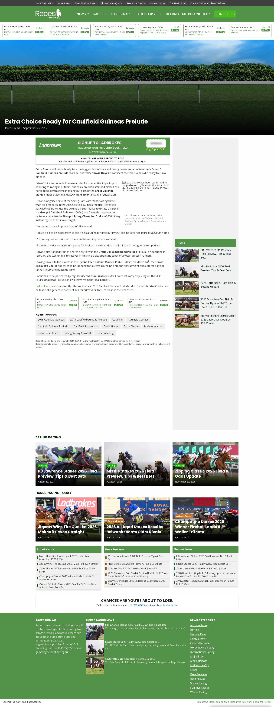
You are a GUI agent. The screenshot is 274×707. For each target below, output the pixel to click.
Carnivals (119, 14)
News (81, 14)
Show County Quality (111, 3)
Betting (172, 14)
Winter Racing (198, 692)
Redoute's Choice (48, 333)
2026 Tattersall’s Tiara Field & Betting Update (132, 568)
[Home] (48, 14)
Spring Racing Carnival (77, 333)
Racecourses (147, 14)
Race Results (197, 678)
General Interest (200, 643)
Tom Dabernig (105, 333)
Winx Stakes (64, 3)
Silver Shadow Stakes (86, 3)
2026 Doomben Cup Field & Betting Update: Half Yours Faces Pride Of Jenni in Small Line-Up (138, 575)
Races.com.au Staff (219, 701)
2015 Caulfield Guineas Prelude (88, 319)
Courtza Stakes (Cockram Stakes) (207, 3)
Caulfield (117, 319)
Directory (247, 701)
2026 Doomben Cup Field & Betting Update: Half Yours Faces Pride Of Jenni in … (217, 303)
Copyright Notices (262, 701)
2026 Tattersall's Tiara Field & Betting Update (130, 659)
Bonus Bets (225, 14)
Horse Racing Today (202, 647)
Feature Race (198, 634)
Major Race (197, 656)
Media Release (198, 661)
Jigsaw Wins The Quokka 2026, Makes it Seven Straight (69, 564)
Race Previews (198, 674)
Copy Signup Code (155, 149)
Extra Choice (131, 326)
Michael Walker (153, 326)
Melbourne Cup (195, 14)
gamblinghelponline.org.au (165, 605)
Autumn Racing (199, 625)
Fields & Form (198, 638)
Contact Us (202, 701)
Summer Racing (199, 687)
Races (98, 14)
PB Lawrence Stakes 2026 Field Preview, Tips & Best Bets (216, 253)
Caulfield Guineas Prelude (53, 326)
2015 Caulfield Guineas (51, 319)
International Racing (202, 652)
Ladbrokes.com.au (46, 286)
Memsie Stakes (157, 3)
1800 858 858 (139, 605)
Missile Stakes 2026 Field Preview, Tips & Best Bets (135, 564)
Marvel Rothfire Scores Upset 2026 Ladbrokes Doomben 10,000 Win (218, 319)
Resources (235, 701)
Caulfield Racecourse (86, 326)
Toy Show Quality (136, 3)
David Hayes (111, 326)
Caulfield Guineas (138, 319)
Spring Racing (198, 683)
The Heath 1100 (178, 3)
